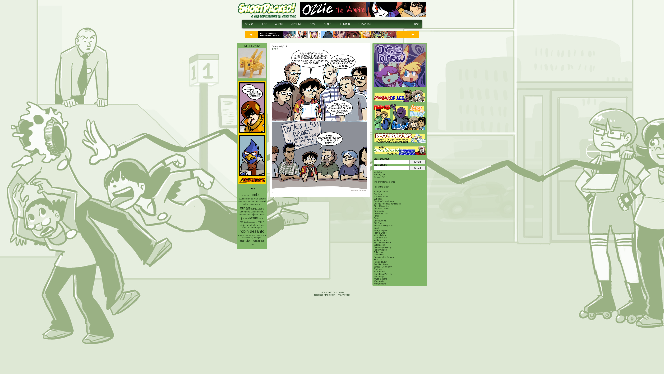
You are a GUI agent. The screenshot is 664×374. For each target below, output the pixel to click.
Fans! (376, 216)
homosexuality (246, 214)
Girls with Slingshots (383, 225)
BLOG (264, 24)
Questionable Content (384, 257)
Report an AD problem (324, 295)
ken (247, 218)
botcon (262, 198)
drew (251, 204)
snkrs (263, 235)
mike (261, 222)
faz (252, 208)
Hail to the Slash (381, 187)
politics (251, 227)
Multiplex (378, 172)
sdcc (258, 235)
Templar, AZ (379, 177)
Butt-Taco (378, 199)
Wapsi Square (380, 279)
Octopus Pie (379, 245)
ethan (245, 208)
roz (254, 235)
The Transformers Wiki (384, 182)
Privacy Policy (343, 295)
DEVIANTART (365, 24)
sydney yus (256, 237)
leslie (253, 218)
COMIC (249, 24)
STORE (328, 24)
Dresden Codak (381, 213)
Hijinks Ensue (380, 233)
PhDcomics (379, 252)
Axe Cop (378, 194)
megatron (253, 222)
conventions (253, 202)
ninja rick (245, 225)
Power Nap (379, 254)
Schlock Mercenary (383, 267)
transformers (249, 240)
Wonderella (379, 281)
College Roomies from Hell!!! (387, 204)
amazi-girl (246, 195)
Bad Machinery (381, 264)
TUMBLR (345, 24)
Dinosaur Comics (382, 208)
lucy (261, 218)
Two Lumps (379, 276)
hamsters (259, 212)
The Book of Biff (381, 196)
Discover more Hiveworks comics (270, 34)
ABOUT (279, 24)
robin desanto (252, 231)
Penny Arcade (380, 250)
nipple (253, 225)
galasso (259, 208)
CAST (313, 24)
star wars (246, 238)
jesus (262, 214)
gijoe (242, 212)
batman (243, 198)
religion (258, 227)
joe (242, 218)
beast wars (253, 199)
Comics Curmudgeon (384, 201)
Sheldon (378, 269)
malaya (244, 222)
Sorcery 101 (379, 174)
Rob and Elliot (380, 262)
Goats (376, 228)
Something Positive (383, 274)
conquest (242, 202)
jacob (256, 214)
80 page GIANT (381, 191)
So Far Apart (379, 271)
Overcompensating (382, 247)
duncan (257, 204)
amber (256, 194)
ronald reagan (245, 235)
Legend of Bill (380, 238)
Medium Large (380, 240)
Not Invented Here (382, 242)
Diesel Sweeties (381, 206)
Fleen (376, 218)
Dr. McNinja (379, 211)
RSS (416, 24)
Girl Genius (379, 223)
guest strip (250, 212)
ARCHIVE (296, 24)
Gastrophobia (380, 221)
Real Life (378, 259)
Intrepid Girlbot (381, 235)
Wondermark (380, 284)
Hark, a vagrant (381, 230)
